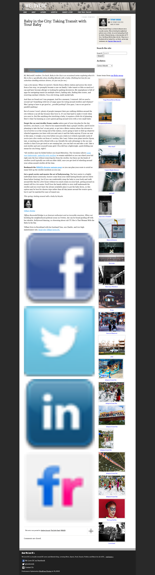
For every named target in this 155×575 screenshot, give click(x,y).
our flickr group (117, 76)
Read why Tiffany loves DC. (49, 230)
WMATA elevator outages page (49, 167)
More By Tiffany (114, 24)
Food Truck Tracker (84, 12)
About (34, 12)
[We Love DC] (79, 7)
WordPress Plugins (45, 571)
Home (25, 12)
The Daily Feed (55, 530)
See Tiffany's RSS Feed (116, 22)
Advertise (54, 12)
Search (99, 53)
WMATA (63, 530)
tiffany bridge (39, 71)
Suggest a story (67, 12)
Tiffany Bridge (29, 211)
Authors (43, 12)
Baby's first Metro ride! (38, 70)
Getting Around (45, 530)
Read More (109, 557)
